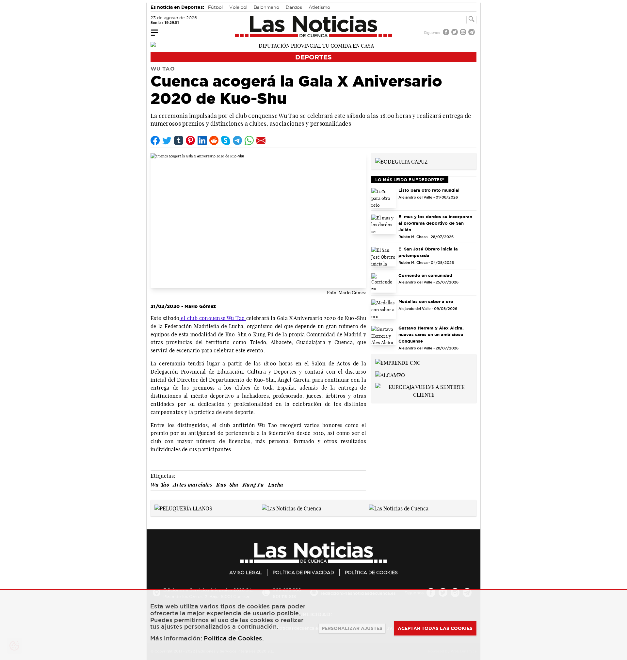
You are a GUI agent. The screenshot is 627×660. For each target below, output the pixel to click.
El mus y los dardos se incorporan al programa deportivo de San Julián (435, 223)
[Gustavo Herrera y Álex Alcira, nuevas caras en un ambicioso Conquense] (383, 336)
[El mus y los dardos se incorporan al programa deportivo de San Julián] (383, 224)
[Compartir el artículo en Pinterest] (190, 140)
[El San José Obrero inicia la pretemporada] (383, 256)
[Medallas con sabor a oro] (383, 309)
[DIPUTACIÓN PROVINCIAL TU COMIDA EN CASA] (313, 45)
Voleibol (238, 7)
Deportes (313, 57)
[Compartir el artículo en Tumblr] (178, 140)
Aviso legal (245, 572)
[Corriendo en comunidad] (383, 283)
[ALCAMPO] (390, 374)
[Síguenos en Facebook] (446, 32)
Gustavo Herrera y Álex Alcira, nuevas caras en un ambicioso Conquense (431, 334)
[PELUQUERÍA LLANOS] (183, 508)
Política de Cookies (371, 572)
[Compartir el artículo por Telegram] (237, 140)
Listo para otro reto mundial (428, 190)
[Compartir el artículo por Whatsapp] (249, 140)
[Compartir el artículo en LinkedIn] (202, 140)
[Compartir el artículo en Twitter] (166, 140)
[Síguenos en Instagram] (463, 32)
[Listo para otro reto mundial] (383, 198)
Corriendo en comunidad (425, 275)
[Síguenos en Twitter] (455, 32)
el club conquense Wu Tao (213, 318)
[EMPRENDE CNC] (398, 362)
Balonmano (266, 7)
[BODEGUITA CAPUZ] (401, 161)
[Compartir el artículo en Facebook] (155, 140)
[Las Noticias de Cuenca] (313, 26)
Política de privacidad (303, 572)
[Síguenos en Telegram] (472, 32)
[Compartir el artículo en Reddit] (213, 140)
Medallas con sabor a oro (425, 301)
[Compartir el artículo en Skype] (225, 140)
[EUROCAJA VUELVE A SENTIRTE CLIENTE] (424, 390)
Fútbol (215, 7)
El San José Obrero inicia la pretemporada (428, 252)
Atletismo (319, 7)
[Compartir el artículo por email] (260, 140)
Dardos (294, 7)
